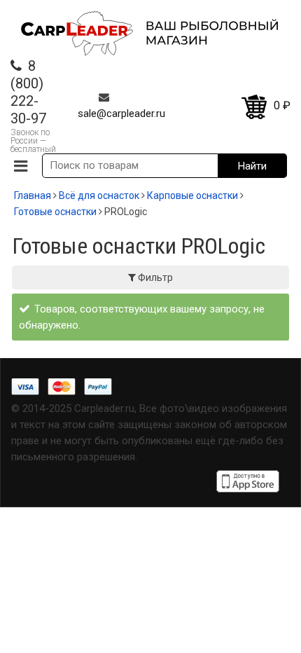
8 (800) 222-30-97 (28, 92)
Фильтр (154, 277)
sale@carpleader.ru (121, 113)
